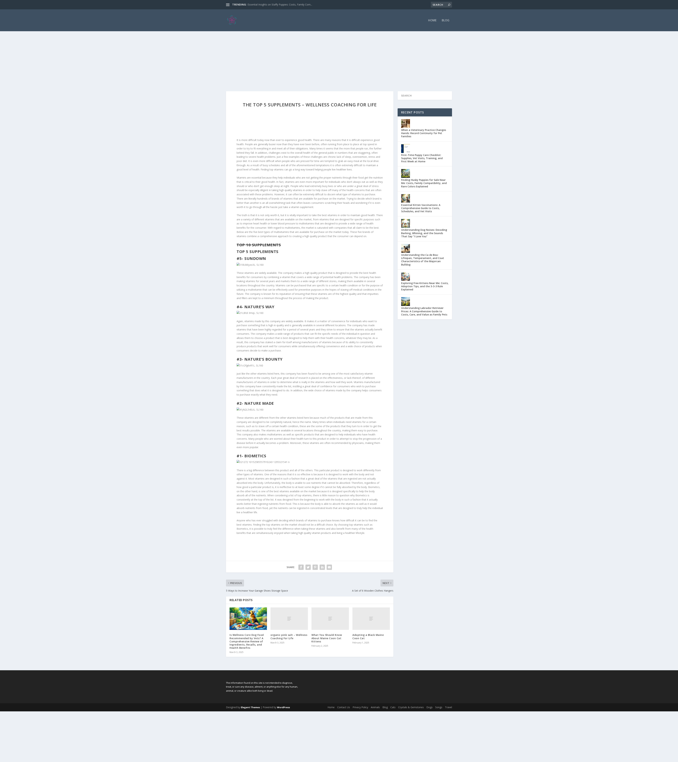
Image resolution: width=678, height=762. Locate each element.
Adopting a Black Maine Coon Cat (368, 636)
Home (432, 20)
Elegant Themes (250, 707)
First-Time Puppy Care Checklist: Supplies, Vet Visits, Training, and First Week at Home (422, 158)
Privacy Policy (360, 707)
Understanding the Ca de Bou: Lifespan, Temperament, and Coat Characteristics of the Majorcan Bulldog (422, 259)
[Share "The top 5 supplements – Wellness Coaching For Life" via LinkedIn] (322, 567)
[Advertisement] (339, 57)
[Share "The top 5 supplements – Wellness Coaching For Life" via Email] (329, 567)
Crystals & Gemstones (411, 707)
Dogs (429, 707)
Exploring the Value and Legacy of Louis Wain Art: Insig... (280, 4)
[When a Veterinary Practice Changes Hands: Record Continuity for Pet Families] (405, 123)
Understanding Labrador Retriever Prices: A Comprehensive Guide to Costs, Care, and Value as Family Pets (424, 311)
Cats (393, 707)
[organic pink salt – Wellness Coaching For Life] (289, 618)
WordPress (283, 707)
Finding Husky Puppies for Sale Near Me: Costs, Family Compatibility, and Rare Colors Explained (424, 183)
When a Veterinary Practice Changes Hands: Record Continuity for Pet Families (423, 133)
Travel (448, 707)
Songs (438, 707)
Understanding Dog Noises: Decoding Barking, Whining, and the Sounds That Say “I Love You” (424, 233)
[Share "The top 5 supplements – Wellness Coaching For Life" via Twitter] (308, 567)
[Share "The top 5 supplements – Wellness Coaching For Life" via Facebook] (301, 567)
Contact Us (343, 707)
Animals (375, 707)
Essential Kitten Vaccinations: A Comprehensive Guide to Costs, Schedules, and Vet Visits (420, 208)
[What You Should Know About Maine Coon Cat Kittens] (330, 618)
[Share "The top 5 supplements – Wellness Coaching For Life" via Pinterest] (315, 567)
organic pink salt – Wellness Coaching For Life (288, 636)
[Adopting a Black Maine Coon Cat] (371, 618)
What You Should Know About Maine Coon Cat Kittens (326, 638)
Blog (445, 20)
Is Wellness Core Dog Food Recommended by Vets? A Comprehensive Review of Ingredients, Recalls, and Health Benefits (247, 641)
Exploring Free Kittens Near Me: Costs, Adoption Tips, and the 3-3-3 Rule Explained (424, 286)
